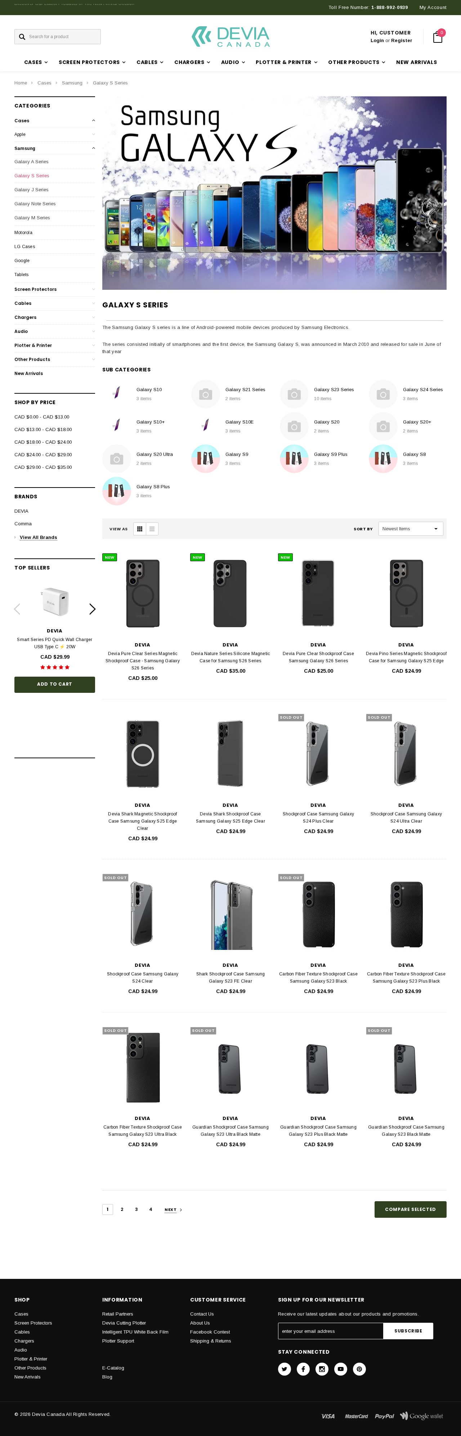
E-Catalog (113, 1368)
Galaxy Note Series (35, 203)
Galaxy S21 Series (245, 389)
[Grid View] (140, 529)
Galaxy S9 (236, 454)
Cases (44, 83)
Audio (21, 331)
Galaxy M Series (32, 217)
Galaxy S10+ (150, 422)
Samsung (72, 83)
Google (22, 260)
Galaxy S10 (149, 389)
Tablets (21, 274)
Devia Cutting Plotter (124, 1323)
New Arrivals (416, 62)
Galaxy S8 (414, 454)
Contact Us (202, 1314)
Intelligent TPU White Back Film (135, 1332)
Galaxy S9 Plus (331, 454)
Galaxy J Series (31, 189)
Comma (23, 523)
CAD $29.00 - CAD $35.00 (43, 467)
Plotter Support (118, 1341)
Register (401, 40)
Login (377, 40)
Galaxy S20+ (417, 422)
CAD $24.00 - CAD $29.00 (43, 454)
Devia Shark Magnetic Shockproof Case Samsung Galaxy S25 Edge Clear (142, 821)
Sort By (363, 529)
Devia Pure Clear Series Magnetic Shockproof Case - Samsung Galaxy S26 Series (143, 661)
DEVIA (21, 511)
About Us (200, 1323)
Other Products (32, 359)
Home (20, 83)
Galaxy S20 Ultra (154, 454)
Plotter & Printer (33, 345)
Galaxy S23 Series (334, 389)
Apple (20, 134)
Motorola (23, 232)
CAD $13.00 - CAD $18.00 (43, 429)
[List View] (152, 529)
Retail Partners (117, 1314)
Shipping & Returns (210, 1341)
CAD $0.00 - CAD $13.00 (41, 417)
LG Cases (24, 246)
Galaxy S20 (326, 422)
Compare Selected (410, 1209)
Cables (22, 303)
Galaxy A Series (31, 161)
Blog (107, 1377)
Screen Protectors (35, 289)
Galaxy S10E (239, 422)
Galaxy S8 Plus (153, 486)
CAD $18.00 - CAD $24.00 (43, 442)
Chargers (25, 317)
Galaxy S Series (110, 83)
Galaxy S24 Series (423, 389)
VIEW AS (118, 529)
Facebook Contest (210, 1332)
